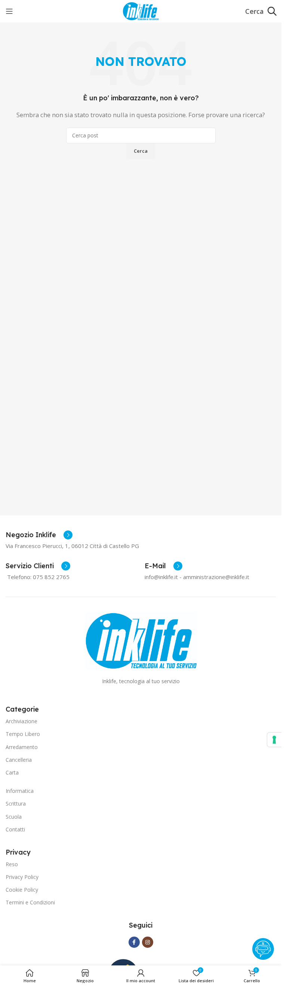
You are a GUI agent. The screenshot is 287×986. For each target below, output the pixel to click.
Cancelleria (19, 759)
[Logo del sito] (141, 10)
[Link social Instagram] (147, 942)
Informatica (20, 790)
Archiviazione (21, 721)
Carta (12, 772)
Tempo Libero (23, 733)
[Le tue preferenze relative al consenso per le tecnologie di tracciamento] (274, 740)
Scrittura (16, 803)
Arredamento (22, 747)
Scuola (14, 816)
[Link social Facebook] (134, 942)
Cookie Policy (22, 889)
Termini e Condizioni (30, 902)
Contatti (15, 829)
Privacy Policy (22, 876)
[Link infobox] (39, 534)
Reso (12, 864)
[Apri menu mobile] (9, 11)
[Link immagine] (141, 640)
